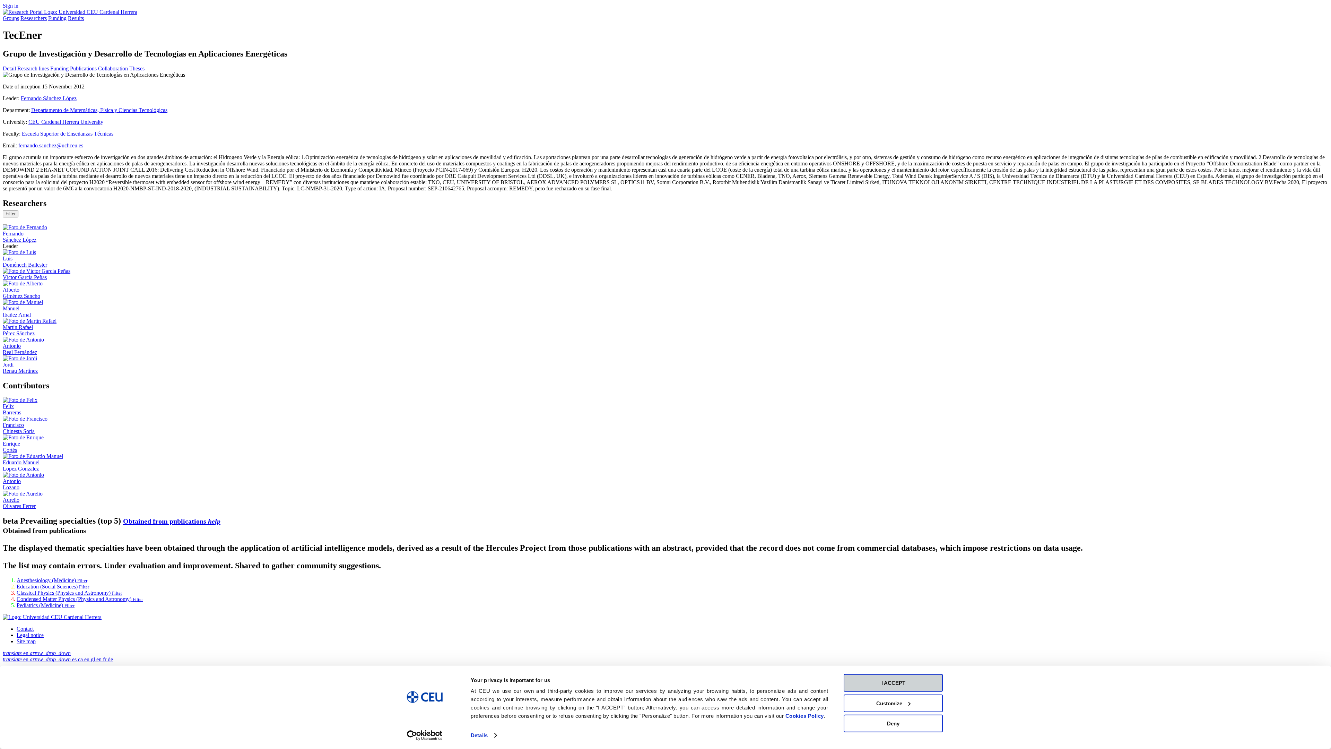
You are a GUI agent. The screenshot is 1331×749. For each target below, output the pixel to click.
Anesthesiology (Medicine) (52, 580)
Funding (57, 18)
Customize (889, 703)
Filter (11, 213)
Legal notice (30, 635)
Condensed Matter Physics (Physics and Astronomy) (80, 599)
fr (105, 659)
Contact (25, 629)
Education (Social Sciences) (53, 586)
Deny (893, 723)
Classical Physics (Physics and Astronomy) (69, 593)
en (37, 653)
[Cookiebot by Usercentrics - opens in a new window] (424, 735)
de (110, 659)
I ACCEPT (893, 683)
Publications (83, 68)
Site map (26, 641)
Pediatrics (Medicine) (46, 605)
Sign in (10, 6)
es (75, 659)
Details (479, 735)
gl (93, 659)
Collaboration (113, 68)
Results (76, 18)
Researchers (33, 18)
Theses (137, 68)
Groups (11, 18)
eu (87, 659)
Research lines (33, 68)
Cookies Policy (804, 716)
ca (81, 659)
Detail (9, 68)
